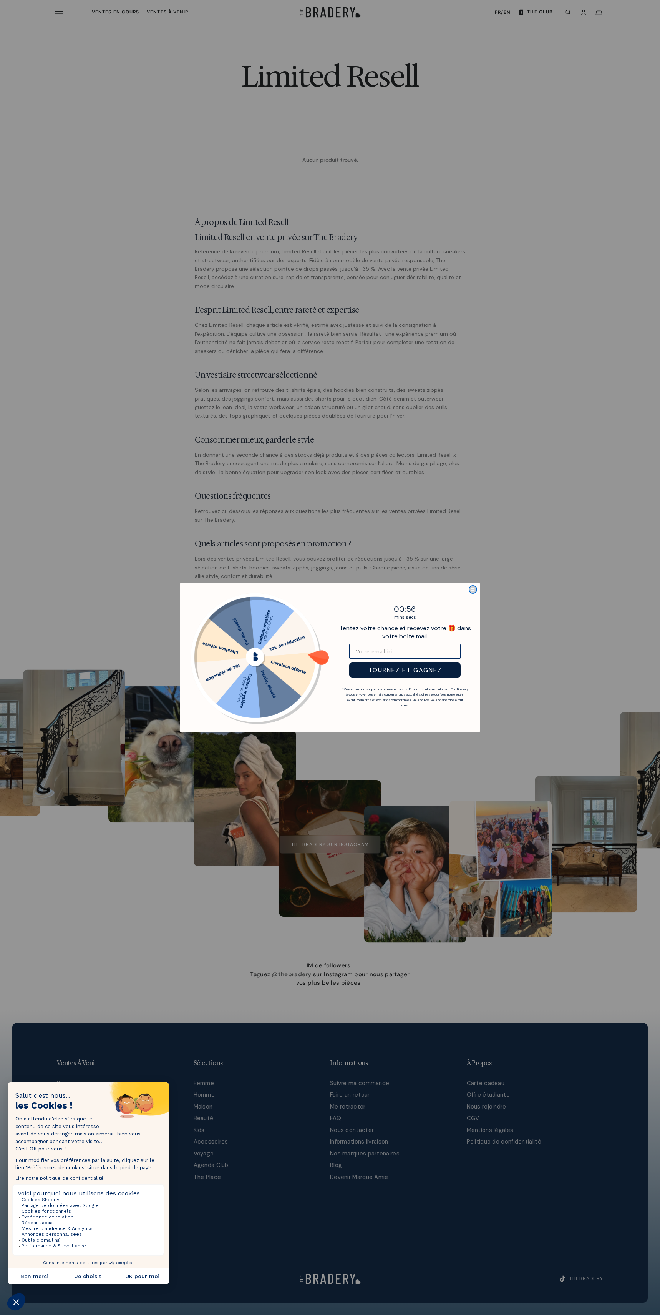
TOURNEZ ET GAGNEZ (405, 670)
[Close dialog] (473, 589)
